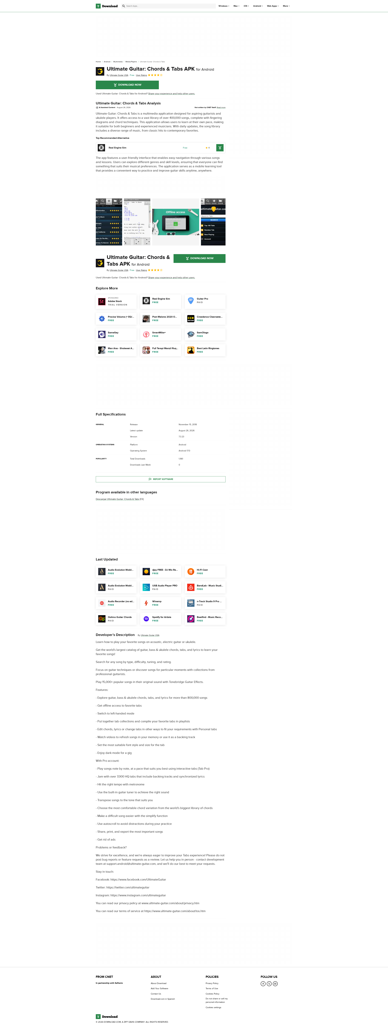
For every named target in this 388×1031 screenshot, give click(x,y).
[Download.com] (107, 6)
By (117, 75)
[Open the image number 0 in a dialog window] (109, 222)
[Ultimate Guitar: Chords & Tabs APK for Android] (100, 71)
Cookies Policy (212, 994)
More (285, 6)
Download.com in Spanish (163, 999)
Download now (129, 85)
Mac (236, 6)
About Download (158, 983)
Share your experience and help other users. (171, 93)
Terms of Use (212, 988)
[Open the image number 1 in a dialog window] (137, 222)
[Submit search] (123, 6)
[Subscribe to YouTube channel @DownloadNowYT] (275, 983)
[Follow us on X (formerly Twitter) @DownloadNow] (269, 983)
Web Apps (272, 6)
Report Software (163, 479)
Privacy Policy (212, 983)
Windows (223, 6)
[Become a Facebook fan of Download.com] (263, 983)
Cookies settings (213, 1007)
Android (257, 6)
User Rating (141, 75)
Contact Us (156, 994)
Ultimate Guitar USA (150, 635)
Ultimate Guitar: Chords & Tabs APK (160, 69)
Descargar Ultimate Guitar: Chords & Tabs (117, 499)
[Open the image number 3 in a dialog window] (214, 222)
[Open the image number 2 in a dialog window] (175, 222)
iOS (245, 6)
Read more (221, 107)
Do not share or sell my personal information (217, 1000)
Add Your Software (159, 988)
